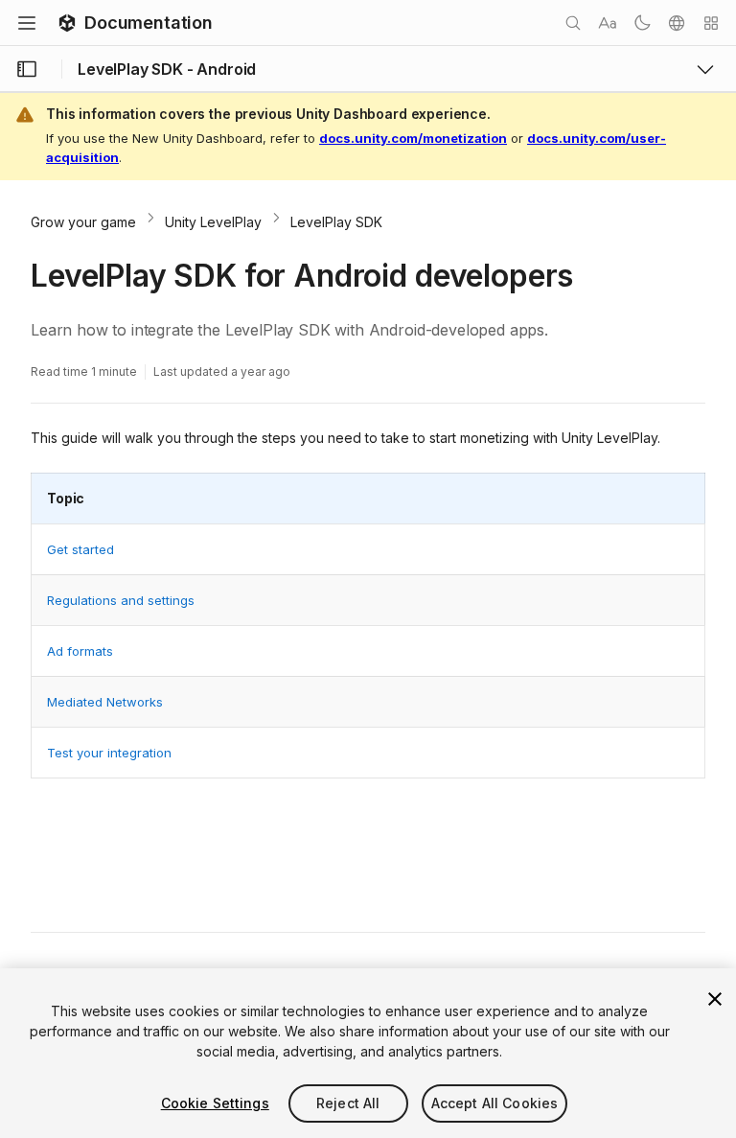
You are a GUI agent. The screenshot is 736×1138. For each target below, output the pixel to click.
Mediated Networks (105, 701)
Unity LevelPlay (213, 222)
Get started (80, 549)
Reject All (348, 1103)
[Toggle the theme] (642, 23)
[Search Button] (573, 23)
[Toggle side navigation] (27, 69)
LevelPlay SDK (336, 222)
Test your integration (109, 752)
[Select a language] (676, 23)
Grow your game (83, 222)
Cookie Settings (215, 1103)
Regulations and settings (121, 600)
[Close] (714, 999)
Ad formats (80, 651)
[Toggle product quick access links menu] (705, 69)
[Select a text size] (607, 23)
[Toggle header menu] (27, 23)
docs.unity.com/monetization (413, 138)
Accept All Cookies (495, 1103)
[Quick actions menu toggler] (711, 23)
